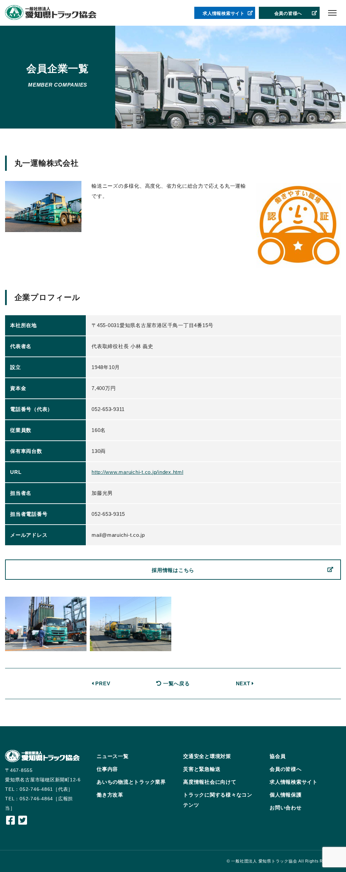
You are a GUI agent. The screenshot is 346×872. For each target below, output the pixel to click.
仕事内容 (107, 769)
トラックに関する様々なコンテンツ (217, 800)
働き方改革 (110, 795)
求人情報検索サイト (224, 13)
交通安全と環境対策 (207, 756)
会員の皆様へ (288, 13)
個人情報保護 (286, 795)
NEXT (244, 683)
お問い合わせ (286, 807)
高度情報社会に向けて (210, 782)
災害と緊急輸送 (201, 769)
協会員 (278, 756)
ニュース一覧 (113, 756)
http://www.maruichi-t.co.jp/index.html (137, 472)
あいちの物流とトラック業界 (131, 782)
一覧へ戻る (176, 683)
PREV (102, 683)
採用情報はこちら (173, 570)
